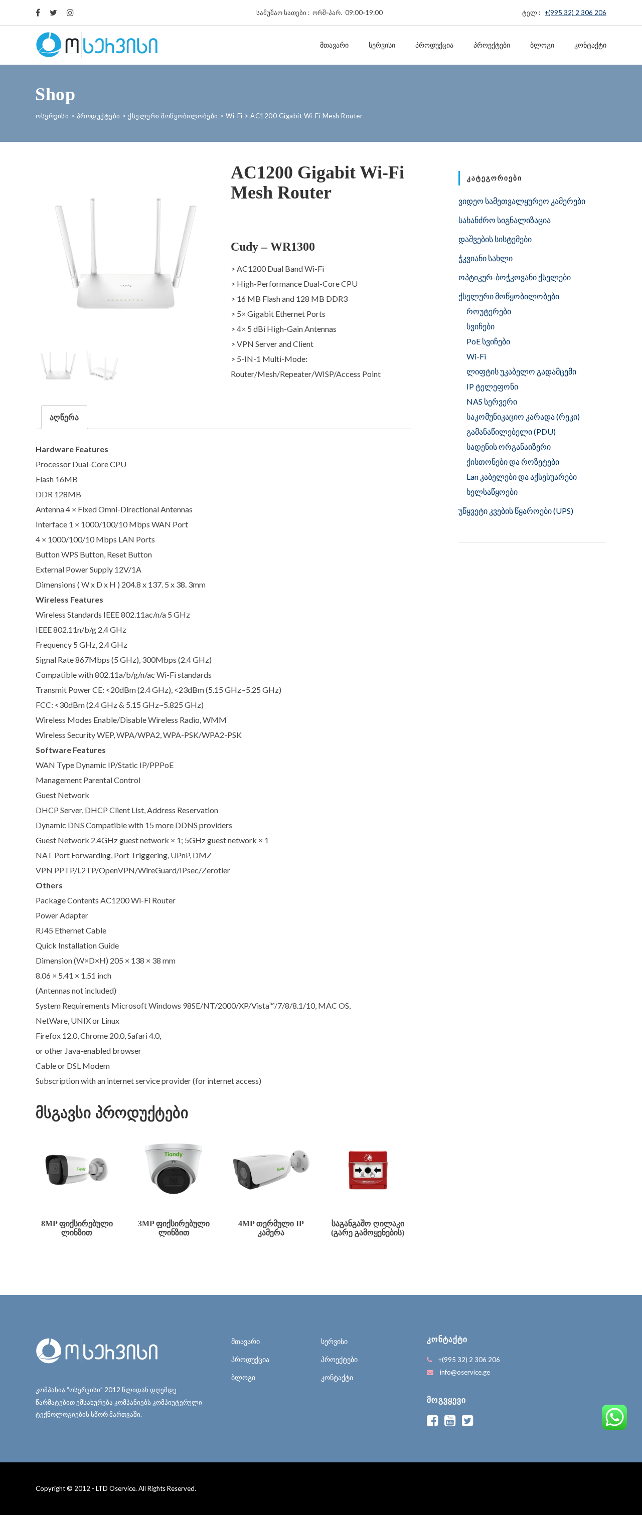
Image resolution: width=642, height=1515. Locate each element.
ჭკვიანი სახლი (485, 258)
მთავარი (334, 45)
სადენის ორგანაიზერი (508, 446)
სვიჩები (480, 326)
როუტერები (488, 311)
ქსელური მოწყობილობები (508, 296)
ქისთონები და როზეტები (512, 461)
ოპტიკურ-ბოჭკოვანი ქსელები (514, 277)
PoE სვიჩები (488, 341)
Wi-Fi (476, 356)
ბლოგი (542, 45)
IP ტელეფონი (492, 386)
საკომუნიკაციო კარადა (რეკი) (523, 416)
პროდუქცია (434, 45)
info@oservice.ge (465, 1372)
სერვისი (382, 45)
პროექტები (491, 45)
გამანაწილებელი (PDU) (511, 431)
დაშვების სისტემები (495, 239)
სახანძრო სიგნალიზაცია (504, 220)
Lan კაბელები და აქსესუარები (521, 476)
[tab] (64, 417)
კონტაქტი (590, 45)
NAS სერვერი (491, 401)
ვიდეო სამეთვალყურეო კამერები (521, 201)
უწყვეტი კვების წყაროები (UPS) (515, 510)
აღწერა (64, 417)
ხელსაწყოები (492, 491)
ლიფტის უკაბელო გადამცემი (521, 371)
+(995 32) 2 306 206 (575, 13)
